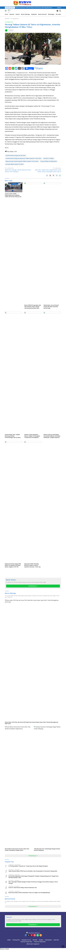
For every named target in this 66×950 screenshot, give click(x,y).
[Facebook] (25, 935)
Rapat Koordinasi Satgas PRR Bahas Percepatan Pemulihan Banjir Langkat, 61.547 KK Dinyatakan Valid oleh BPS (13, 565)
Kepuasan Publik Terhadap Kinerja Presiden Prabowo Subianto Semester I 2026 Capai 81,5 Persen (32, 565)
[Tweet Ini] (50, 175)
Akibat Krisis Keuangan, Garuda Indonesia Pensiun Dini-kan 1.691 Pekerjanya (18, 169)
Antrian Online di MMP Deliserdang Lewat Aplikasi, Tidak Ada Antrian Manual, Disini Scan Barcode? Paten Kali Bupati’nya (13, 195)
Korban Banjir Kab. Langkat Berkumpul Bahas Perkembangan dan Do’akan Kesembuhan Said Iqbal (12, 436)
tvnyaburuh (11, 29)
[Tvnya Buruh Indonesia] (9, 10)
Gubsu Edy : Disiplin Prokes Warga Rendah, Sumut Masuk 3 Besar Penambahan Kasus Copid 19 (48, 169)
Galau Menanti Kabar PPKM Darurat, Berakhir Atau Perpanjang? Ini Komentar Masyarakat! (33, 871)
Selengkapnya (32, 586)
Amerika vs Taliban (48, 158)
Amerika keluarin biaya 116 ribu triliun (16, 155)
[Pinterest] (31, 935)
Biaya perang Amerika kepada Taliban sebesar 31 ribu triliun (22, 161)
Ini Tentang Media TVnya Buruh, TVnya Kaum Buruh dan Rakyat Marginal (28, 866)
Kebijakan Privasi (26, 940)
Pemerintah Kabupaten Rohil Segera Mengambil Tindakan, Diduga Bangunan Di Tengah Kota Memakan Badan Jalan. (33, 876)
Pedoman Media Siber (26, 941)
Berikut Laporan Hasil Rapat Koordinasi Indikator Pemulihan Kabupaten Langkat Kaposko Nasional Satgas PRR (52, 436)
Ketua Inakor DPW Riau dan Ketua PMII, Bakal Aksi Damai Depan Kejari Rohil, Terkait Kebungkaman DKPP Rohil (31, 722)
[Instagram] (34, 935)
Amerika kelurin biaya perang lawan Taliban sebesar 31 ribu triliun (23, 158)
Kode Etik (56, 940)
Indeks (9, 940)
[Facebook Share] (47, 175)
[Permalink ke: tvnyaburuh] (6, 30)
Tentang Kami (16, 940)
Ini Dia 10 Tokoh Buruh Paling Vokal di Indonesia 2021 (23, 887)
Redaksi (41, 940)
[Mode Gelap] (57, 10)
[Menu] (6, 10)
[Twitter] (28, 935)
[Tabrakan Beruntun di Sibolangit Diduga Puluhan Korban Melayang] (47, 786)
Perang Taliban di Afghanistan (48, 161)
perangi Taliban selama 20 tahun (15, 164)
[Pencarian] (60, 10)
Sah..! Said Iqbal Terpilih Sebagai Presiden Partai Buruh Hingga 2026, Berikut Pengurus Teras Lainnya (33, 882)
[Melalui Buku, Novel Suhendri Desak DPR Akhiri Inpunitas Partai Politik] (52, 243)
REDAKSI (35, 940)
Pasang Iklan (48, 940)
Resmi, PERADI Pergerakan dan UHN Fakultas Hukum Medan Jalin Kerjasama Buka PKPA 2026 (32, 306)
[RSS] (40, 935)
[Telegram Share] (56, 175)
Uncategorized (9, 22)
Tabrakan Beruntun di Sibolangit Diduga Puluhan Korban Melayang (47, 849)
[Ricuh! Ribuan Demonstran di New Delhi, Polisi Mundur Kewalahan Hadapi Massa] (18, 786)
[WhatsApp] (37, 935)
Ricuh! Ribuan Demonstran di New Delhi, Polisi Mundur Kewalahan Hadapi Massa (17, 849)
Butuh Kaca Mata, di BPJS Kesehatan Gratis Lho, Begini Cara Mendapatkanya (29, 892)
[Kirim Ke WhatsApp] (60, 175)
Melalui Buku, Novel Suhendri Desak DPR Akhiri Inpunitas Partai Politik (51, 306)
